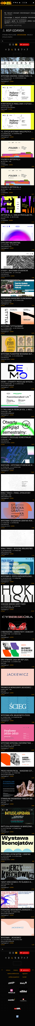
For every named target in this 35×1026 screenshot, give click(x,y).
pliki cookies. (8, 15)
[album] (16, 45)
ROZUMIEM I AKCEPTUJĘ (14, 25)
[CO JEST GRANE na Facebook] (17, 1017)
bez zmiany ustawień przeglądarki (15, 19)
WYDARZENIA (21, 35)
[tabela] (13, 45)
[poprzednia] (6, 49)
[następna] (24, 49)
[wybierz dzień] (19, 2)
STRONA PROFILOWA (9, 35)
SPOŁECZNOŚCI (7, 37)
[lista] (10, 45)
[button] (13, 2)
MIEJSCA (30, 35)
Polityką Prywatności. (18, 23)
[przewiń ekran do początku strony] (2, 970)
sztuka (3, 83)
